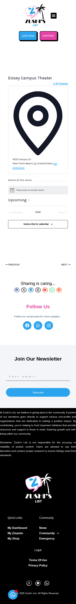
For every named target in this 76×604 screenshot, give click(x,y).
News (43, 527)
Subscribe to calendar (36, 224)
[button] (54, 16)
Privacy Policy (38, 565)
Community (47, 533)
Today (38, 211)
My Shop (13, 538)
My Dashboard (17, 527)
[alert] (38, 190)
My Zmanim (15, 533)
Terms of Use (38, 560)
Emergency (47, 538)
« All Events (60, 83)
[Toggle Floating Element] (13, 595)
